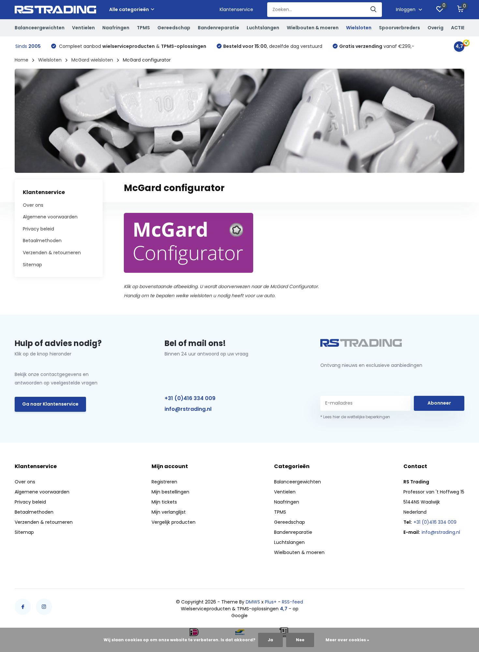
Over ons (33, 204)
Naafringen (115, 27)
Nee (300, 640)
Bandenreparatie (218, 27)
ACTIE (457, 27)
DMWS (253, 602)
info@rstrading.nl (188, 409)
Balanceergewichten (40, 27)
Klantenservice (236, 9)
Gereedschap (173, 27)
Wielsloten (358, 27)
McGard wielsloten (92, 60)
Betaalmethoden (42, 240)
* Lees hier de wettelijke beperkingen (355, 417)
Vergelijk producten (174, 522)
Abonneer (439, 403)
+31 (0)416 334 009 (190, 398)
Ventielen (83, 27)
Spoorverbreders (399, 27)
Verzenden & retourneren (52, 252)
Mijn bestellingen (170, 492)
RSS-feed (292, 602)
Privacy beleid (38, 229)
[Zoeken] (374, 9)
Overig (435, 27)
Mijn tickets (164, 502)
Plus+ (271, 602)
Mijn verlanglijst (169, 512)
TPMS (143, 27)
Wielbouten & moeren (313, 27)
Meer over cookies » (347, 640)
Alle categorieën (129, 9)
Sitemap (32, 264)
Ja (270, 640)
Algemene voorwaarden (50, 217)
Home (21, 60)
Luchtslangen (263, 27)
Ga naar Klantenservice (50, 404)
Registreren (164, 482)
